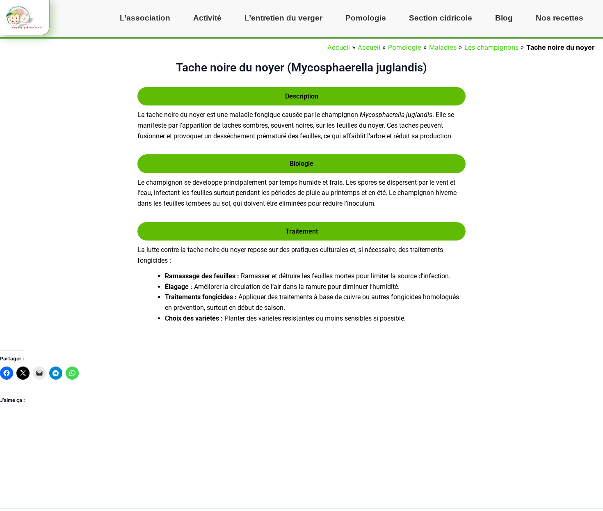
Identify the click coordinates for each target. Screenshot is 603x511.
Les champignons (491, 47)
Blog (504, 18)
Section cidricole (440, 18)
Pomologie (365, 18)
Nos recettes (559, 18)
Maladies (443, 47)
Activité (207, 18)
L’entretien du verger (283, 18)
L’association (145, 18)
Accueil (338, 47)
